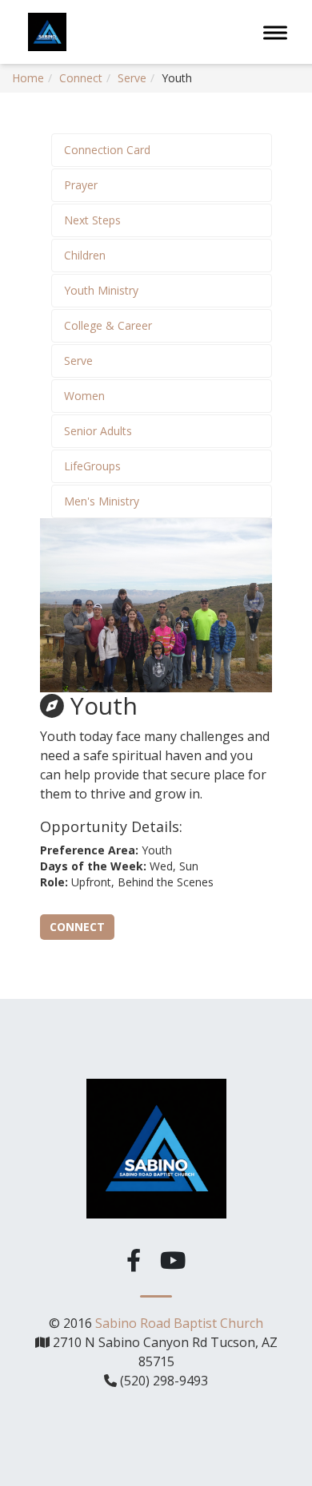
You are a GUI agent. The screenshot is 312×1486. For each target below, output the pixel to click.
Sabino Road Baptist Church (179, 1323)
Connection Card (107, 149)
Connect (80, 77)
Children (85, 255)
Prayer (81, 184)
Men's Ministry (101, 501)
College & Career (108, 325)
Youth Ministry (101, 290)
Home (28, 77)
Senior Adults (98, 430)
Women (84, 395)
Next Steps (92, 220)
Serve (132, 77)
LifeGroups (92, 466)
